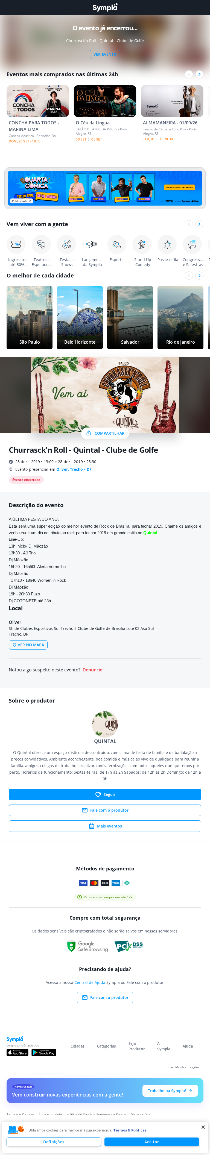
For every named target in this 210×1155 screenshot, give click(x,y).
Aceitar (151, 1141)
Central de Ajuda (89, 982)
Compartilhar (109, 433)
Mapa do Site (141, 1114)
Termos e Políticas (20, 1114)
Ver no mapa (31, 644)
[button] (16, 1130)
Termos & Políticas (129, 1130)
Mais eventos (109, 826)
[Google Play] (43, 1052)
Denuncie (92, 669)
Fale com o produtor (109, 810)
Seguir (109, 794)
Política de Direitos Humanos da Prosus (96, 1114)
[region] (105, 1137)
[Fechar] (203, 1127)
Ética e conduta (50, 1114)
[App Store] (17, 1052)
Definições (54, 1141)
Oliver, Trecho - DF (74, 469)
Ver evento (105, 54)
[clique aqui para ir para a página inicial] (105, 7)
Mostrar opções (187, 1067)
